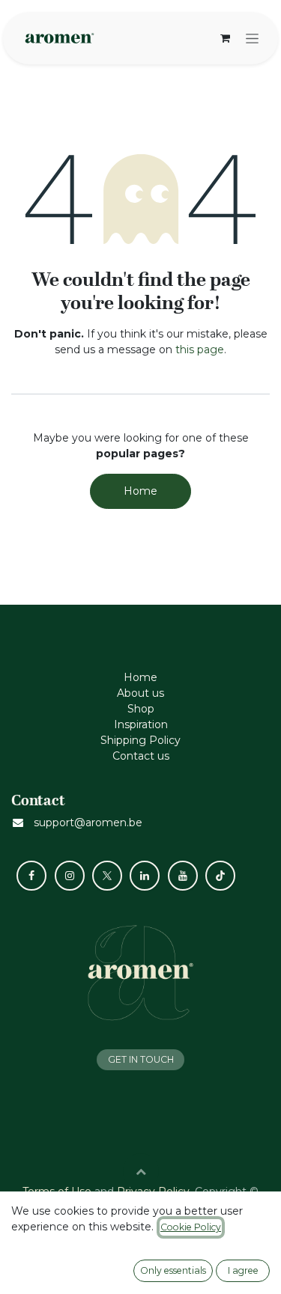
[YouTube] (183, 876)
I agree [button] (243, 1270)
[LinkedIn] (145, 876)
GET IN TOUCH (141, 1059)
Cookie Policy (190, 1227)
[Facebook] (31, 876)
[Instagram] (70, 876)
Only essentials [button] (173, 1270)
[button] (141, 1171)
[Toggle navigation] (252, 38)
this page (199, 349)
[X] (107, 876)
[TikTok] (220, 876)
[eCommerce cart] (224, 38)
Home (140, 491)
